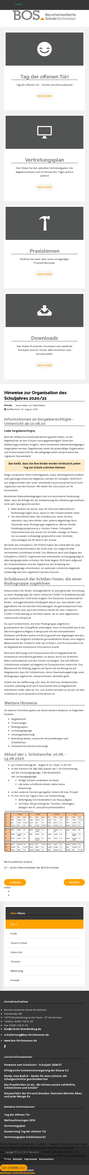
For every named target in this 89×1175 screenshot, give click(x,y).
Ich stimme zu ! (13, 1168)
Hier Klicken (44, 96)
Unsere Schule (19, 942)
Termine (15, 961)
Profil (14, 933)
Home (14, 924)
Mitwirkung (17, 970)
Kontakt (15, 980)
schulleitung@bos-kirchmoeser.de (26, 1034)
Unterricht (16, 952)
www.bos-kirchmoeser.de (20, 1040)
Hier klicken (44, 187)
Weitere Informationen (17, 1173)
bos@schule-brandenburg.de (22, 1029)
